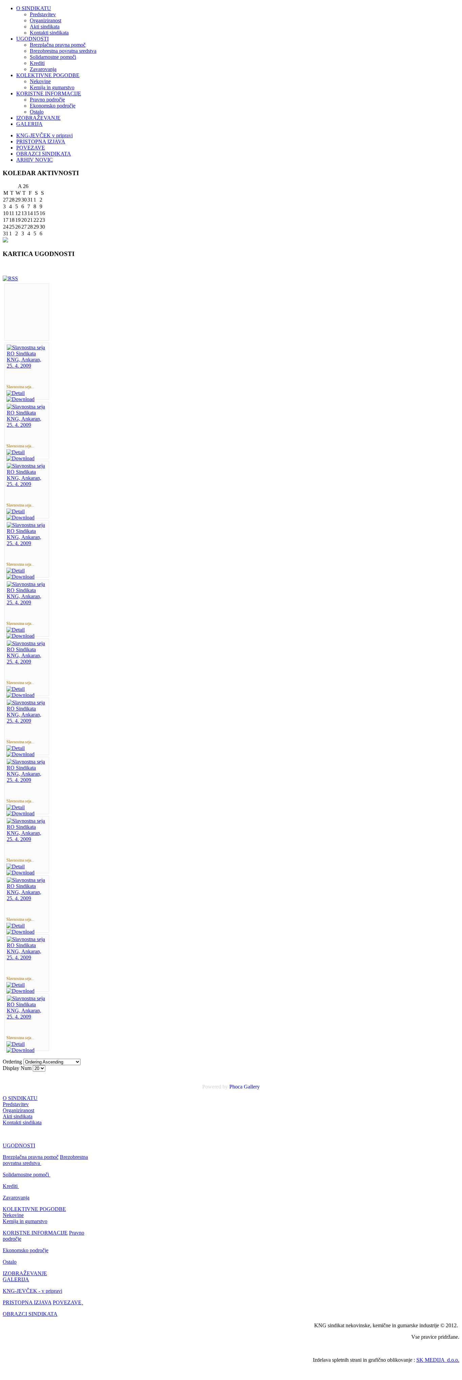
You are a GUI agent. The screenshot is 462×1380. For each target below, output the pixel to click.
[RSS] (10, 278)
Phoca (235, 1087)
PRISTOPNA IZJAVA (40, 141)
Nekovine (40, 81)
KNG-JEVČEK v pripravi (44, 135)
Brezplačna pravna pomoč (58, 45)
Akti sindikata (45, 26)
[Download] (20, 399)
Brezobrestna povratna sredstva (63, 51)
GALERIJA (29, 124)
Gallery (252, 1087)
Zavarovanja (43, 69)
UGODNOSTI (32, 39)
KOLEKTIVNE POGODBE (47, 75)
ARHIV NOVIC (34, 160)
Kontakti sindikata (49, 33)
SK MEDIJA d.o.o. (437, 1360)
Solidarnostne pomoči (53, 57)
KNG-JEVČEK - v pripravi (32, 1291)
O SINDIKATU (33, 8)
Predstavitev (43, 14)
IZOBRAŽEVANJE (38, 118)
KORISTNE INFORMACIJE (48, 93)
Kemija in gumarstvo (52, 87)
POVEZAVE (30, 147)
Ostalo (37, 112)
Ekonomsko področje (52, 106)
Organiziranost (45, 20)
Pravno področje (47, 99)
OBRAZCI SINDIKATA (43, 154)
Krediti (37, 63)
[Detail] (15, 393)
